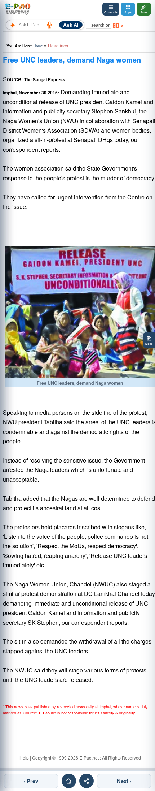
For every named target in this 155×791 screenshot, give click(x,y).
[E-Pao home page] (69, 781)
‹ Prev (30, 781)
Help (24, 758)
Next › (124, 781)
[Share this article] (86, 781)
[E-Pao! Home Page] (17, 9)
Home (38, 45)
